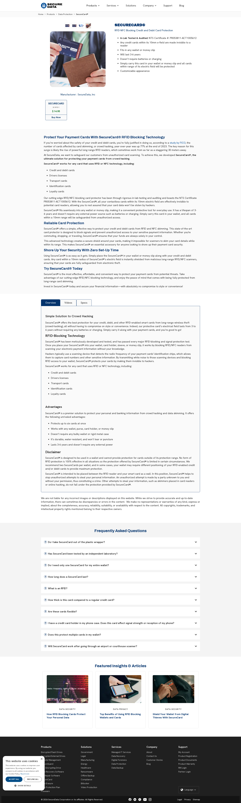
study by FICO (177, 142)
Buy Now (56, 117)
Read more (25, 774)
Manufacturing (87, 760)
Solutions (86, 746)
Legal (83, 756)
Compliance (86, 779)
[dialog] (24, 773)
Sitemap (196, 799)
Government (87, 752)
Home (40, 14)
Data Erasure (47, 783)
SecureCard (46, 779)
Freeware (45, 791)
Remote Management (51, 760)
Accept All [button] (14, 779)
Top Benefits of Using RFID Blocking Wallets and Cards (120, 716)
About (149, 752)
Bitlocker (85, 783)
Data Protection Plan (50, 787)
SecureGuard (47, 764)
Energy (84, 764)
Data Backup (117, 767)
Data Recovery (118, 756)
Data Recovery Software (52, 771)
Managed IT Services (121, 752)
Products (51, 14)
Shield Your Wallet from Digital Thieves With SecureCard (171, 716)
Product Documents (187, 760)
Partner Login (184, 771)
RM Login (182, 767)
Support (182, 746)
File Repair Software (50, 775)
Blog (148, 764)
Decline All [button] (32, 779)
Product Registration (187, 756)
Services (116, 746)
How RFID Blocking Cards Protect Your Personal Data (66, 716)
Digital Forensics (119, 760)
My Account (184, 752)
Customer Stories (154, 760)
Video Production (89, 787)
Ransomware (87, 771)
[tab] (50, 302)
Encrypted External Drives (53, 756)
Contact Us (151, 756)
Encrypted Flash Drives (51, 752)
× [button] (41, 759)
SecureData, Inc (86, 94)
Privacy (187, 799)
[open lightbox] (67, 25)
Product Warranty (186, 764)
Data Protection (65, 14)
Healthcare (86, 767)
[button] (93, 5)
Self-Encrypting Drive (51, 767)
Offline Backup (88, 775)
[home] (51, 5)
